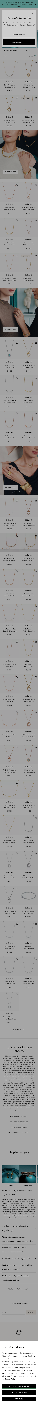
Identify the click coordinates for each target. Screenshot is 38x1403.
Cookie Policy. (10, 1379)
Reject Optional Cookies (19, 1392)
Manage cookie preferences (19, 1386)
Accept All (19, 1399)
